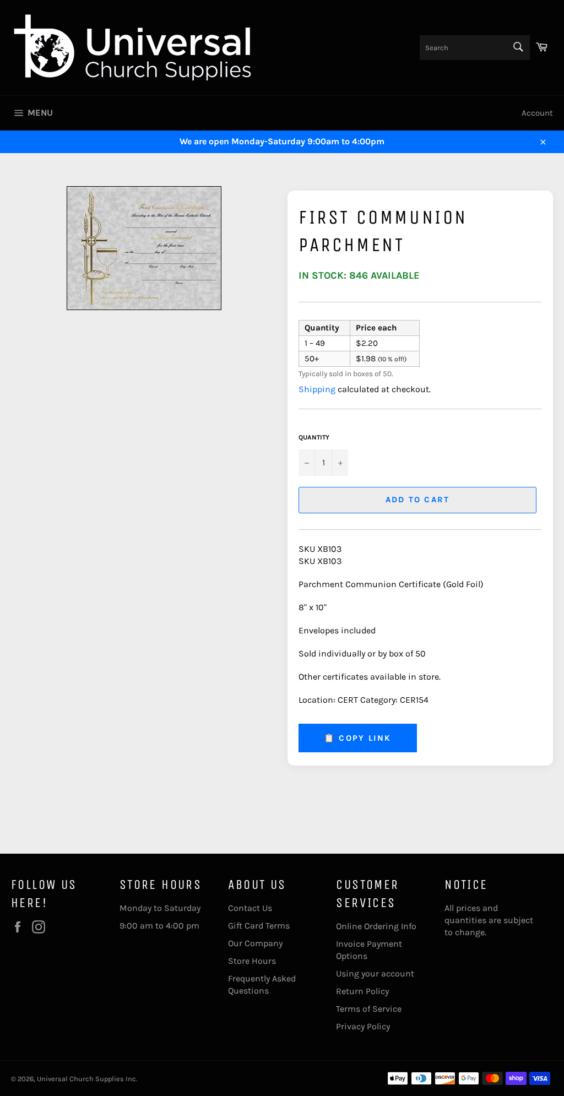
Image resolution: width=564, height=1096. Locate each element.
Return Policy (362, 991)
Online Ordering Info (376, 926)
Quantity (314, 437)
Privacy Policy (363, 1026)
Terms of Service (369, 1008)
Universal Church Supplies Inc (86, 1079)
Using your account (375, 973)
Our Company (255, 943)
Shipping (317, 389)
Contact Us (250, 908)
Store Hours (252, 961)
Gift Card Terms (259, 925)
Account (537, 113)
